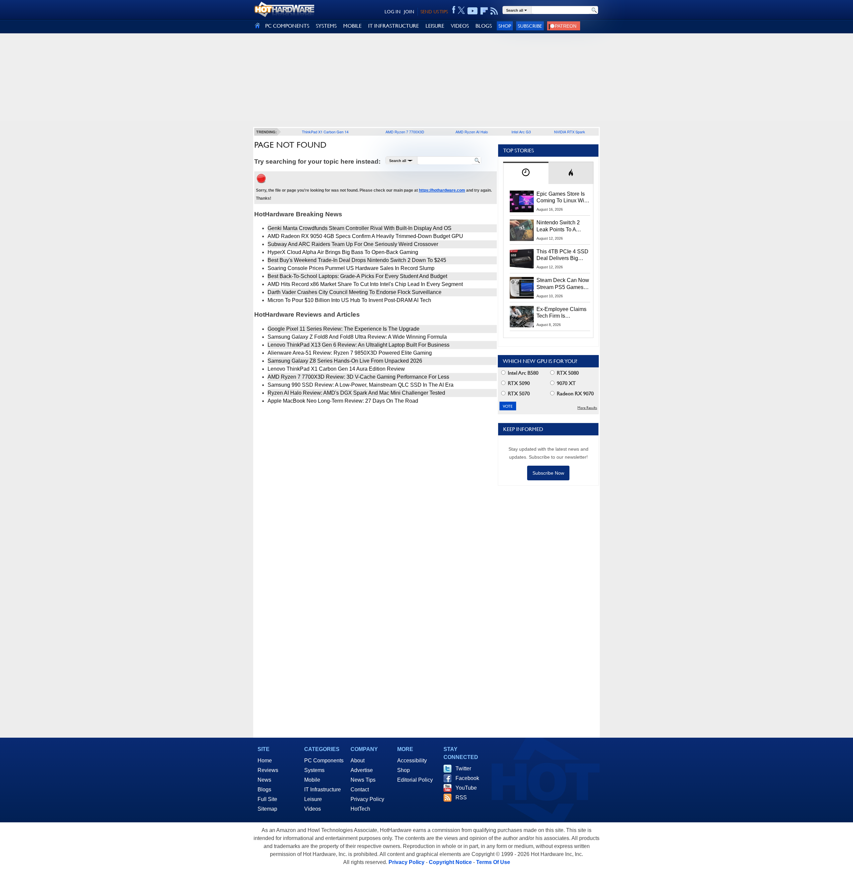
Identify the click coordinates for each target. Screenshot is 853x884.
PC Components (324, 760)
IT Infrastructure (322, 789)
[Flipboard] (484, 11)
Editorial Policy (415, 780)
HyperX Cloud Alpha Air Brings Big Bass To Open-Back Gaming (343, 252)
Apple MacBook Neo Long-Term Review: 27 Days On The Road (343, 401)
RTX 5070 (518, 393)
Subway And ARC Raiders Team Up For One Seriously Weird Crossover (353, 244)
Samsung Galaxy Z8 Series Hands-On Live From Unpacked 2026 (345, 361)
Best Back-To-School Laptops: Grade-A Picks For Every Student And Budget (357, 276)
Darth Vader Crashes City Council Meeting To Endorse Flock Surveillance (354, 292)
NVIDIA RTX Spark (569, 131)
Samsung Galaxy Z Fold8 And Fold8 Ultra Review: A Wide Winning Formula (357, 337)
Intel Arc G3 (521, 131)
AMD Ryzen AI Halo (471, 131)
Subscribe (530, 26)
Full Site (267, 799)
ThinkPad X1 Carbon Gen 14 (325, 131)
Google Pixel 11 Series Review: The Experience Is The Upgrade (344, 329)
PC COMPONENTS (287, 26)
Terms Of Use (493, 862)
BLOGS (483, 26)
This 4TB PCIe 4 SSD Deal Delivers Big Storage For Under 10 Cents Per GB (562, 255)
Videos (312, 809)
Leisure (313, 799)
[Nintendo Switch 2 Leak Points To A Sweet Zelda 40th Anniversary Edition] (522, 230)
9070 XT (565, 383)
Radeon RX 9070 (574, 393)
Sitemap (267, 809)
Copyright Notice (450, 862)
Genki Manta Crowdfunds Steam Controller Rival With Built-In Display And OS (359, 228)
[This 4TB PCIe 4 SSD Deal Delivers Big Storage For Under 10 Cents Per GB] (522, 259)
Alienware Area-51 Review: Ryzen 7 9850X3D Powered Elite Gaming (350, 353)
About (358, 760)
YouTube (466, 788)
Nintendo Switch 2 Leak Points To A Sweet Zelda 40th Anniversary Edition (559, 226)
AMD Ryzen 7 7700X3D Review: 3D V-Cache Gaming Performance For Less (358, 377)
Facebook (467, 778)
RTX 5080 (567, 373)
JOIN (409, 11)
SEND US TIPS (434, 11)
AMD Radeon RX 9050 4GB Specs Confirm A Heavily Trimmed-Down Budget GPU (365, 236)
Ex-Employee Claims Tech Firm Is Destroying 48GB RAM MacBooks (561, 313)
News (264, 780)
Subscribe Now (548, 473)
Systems (314, 770)
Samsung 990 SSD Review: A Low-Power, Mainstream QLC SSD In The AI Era (360, 385)
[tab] (525, 173)
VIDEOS (460, 26)
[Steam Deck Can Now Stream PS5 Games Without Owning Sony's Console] (522, 287)
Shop (504, 26)
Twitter (463, 768)
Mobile (312, 780)
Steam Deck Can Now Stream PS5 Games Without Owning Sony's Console (562, 284)
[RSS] (494, 11)
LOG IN (393, 11)
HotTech (360, 809)
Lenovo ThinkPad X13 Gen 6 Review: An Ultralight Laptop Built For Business (358, 345)
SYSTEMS (326, 26)
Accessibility (412, 760)
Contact (360, 789)
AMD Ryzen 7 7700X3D (405, 131)
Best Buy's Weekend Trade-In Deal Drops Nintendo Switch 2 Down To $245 (357, 260)
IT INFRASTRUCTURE (393, 26)
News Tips (363, 780)
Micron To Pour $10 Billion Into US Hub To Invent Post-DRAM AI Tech (349, 300)
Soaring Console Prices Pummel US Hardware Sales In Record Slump (351, 268)
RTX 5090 (518, 383)
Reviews (268, 770)
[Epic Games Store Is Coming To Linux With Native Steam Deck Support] (522, 201)
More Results (587, 408)
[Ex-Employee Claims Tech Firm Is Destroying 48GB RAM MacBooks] (522, 316)
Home (265, 760)
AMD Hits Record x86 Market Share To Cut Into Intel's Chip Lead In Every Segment (365, 284)
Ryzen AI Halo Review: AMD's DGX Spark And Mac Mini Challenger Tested (356, 393)
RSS (461, 797)
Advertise (362, 770)
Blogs (264, 789)
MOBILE (352, 26)
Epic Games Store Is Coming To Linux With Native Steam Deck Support (562, 197)
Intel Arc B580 (522, 373)
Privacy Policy (367, 799)
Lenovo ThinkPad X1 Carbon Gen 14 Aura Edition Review (336, 369)
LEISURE (435, 26)
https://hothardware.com (442, 190)
